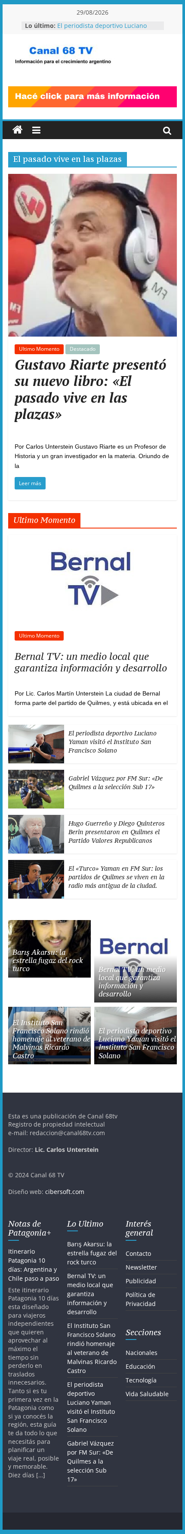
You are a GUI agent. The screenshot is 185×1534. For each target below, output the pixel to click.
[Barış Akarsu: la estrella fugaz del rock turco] (49, 924)
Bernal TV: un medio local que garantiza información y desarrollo (91, 662)
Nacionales (141, 1353)
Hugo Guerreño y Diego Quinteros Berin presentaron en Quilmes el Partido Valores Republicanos (116, 831)
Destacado (83, 348)
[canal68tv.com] (17, 130)
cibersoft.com (64, 1192)
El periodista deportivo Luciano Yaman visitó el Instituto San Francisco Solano (112, 741)
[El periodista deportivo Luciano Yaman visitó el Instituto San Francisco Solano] (36, 729)
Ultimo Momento (39, 348)
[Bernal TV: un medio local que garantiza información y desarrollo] (92, 539)
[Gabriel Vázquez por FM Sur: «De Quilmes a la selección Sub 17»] (36, 774)
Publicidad (141, 1281)
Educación (140, 1366)
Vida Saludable (147, 1394)
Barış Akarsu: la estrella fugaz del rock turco (47, 960)
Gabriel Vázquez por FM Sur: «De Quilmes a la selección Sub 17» (115, 782)
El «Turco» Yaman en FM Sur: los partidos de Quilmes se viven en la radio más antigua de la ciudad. (116, 876)
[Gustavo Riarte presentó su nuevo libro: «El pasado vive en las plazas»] (92, 179)
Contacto (138, 1253)
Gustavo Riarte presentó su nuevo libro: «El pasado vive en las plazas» (90, 389)
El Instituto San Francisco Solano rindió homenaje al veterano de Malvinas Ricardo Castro (51, 1039)
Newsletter (141, 1267)
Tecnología (141, 1380)
